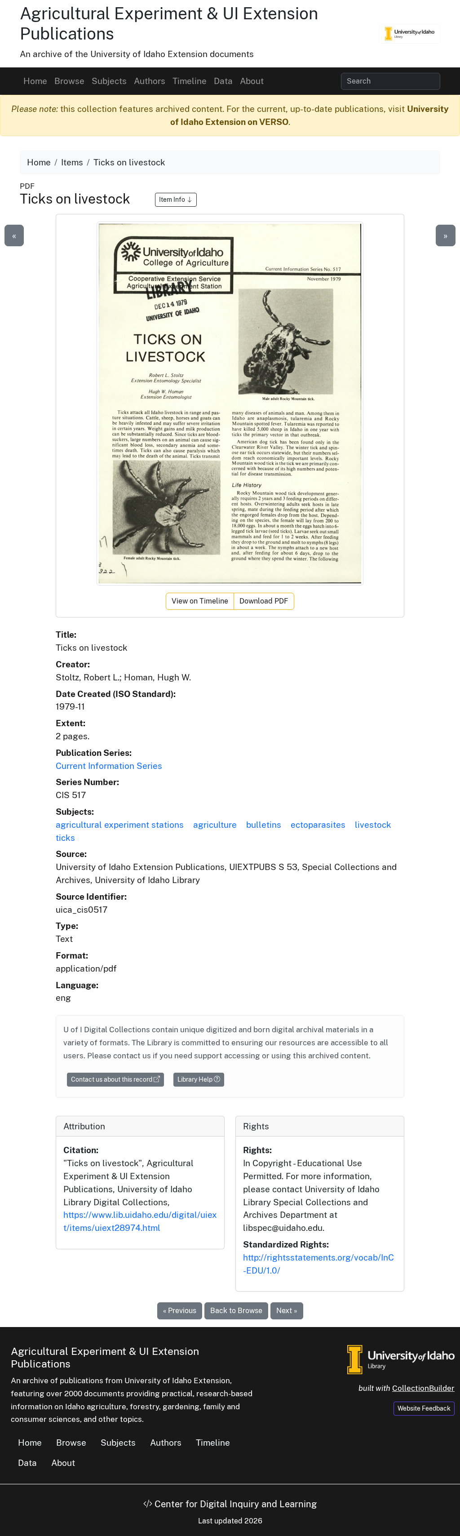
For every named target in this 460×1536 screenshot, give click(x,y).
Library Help (195, 1079)
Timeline (189, 81)
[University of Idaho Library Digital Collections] (409, 34)
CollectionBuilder (423, 1388)
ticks (65, 838)
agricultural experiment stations (120, 825)
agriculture (215, 825)
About (252, 81)
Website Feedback (424, 1408)
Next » (286, 1310)
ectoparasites (318, 825)
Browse (69, 81)
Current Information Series (109, 766)
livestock (373, 825)
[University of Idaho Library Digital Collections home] (401, 1358)
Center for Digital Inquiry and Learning (234, 1504)
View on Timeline (200, 601)
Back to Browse (236, 1310)
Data (223, 81)
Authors (149, 81)
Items (72, 162)
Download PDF (263, 601)
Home (35, 81)
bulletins (263, 825)
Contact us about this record (112, 1079)
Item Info (172, 199)
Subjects (109, 81)
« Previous (179, 1310)
